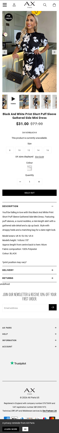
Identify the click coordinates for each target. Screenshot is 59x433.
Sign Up (53, 307)
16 (47, 150)
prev (4, 52)
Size (29, 143)
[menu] (5, 5)
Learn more (10, 429)
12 (29, 150)
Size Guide (39, 156)
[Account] (14, 5)
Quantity (29, 175)
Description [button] (10, 206)
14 (38, 150)
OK (25, 429)
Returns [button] (7, 278)
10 (19, 150)
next (54, 52)
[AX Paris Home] (29, 5)
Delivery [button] (8, 270)
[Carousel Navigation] (29, 52)
